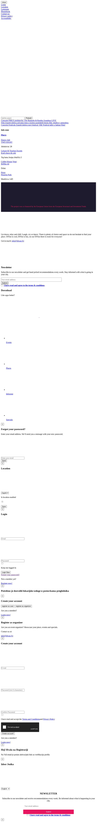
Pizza (3, 172)
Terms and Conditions (31, 719)
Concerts (5, 120)
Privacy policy (7, 16)
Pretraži (29, 118)
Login (3, 5)
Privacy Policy (49, 719)
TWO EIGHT (6, 142)
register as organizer (23, 606)
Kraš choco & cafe (8, 153)
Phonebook (5, 11)
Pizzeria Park (6, 175)
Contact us (5, 14)
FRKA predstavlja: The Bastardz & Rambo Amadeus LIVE (32, 120)
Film (3, 123)
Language (5, 9)
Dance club (5, 140)
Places (3, 135)
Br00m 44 (5, 164)
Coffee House (7, 162)
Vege (15, 162)
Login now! (5, 615)
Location (4, 7)
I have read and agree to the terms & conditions (24, 285)
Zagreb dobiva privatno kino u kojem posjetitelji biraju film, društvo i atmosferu (36, 123)
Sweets (19, 151)
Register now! (6, 583)
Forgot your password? (10, 575)
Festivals (12, 125)
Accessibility (6, 18)
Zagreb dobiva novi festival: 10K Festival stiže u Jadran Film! (40, 125)
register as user (7, 606)
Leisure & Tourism (9, 151)
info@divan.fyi (18, 241)
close (4, 2)
